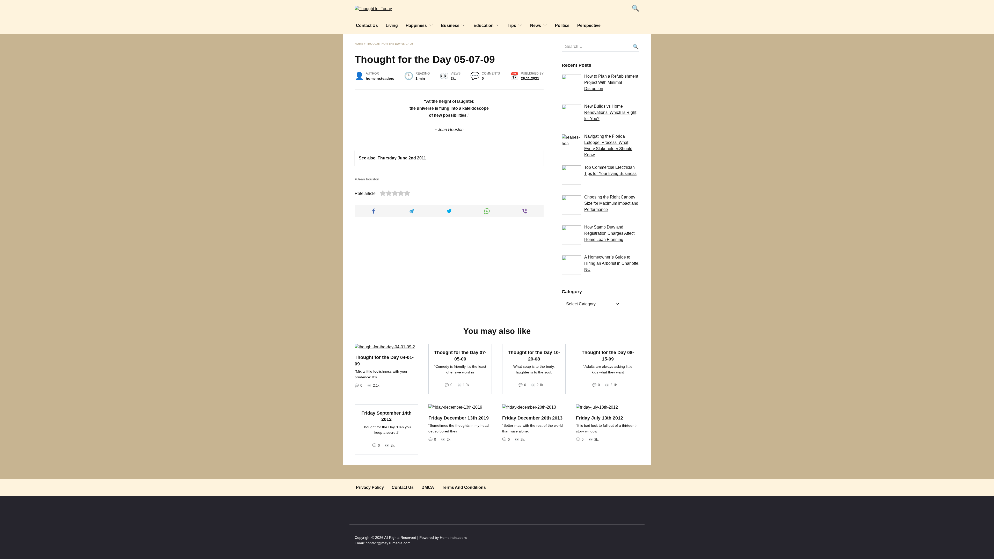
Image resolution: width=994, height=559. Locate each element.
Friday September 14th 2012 (386, 416)
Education (483, 25)
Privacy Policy (370, 487)
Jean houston (368, 179)
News (535, 25)
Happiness (416, 25)
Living (392, 25)
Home (359, 43)
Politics (562, 25)
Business (450, 25)
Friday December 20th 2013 (532, 417)
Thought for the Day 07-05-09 (460, 356)
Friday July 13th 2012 (599, 417)
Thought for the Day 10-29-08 (534, 356)
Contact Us (367, 25)
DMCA (427, 487)
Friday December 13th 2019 (458, 417)
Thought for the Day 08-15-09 (608, 356)
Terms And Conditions (464, 487)
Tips (512, 25)
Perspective (589, 25)
